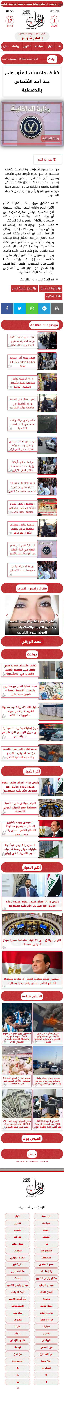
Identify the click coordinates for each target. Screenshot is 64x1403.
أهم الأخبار (32, 867)
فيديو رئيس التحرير (17, 1285)
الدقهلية (52, 296)
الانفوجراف (17, 1306)
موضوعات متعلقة (44, 325)
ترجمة (17, 1347)
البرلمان (46, 1340)
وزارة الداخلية (49, 288)
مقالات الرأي (18, 1271)
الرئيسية (46, 1216)
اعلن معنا (46, 1361)
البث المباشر (18, 1292)
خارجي (17, 1230)
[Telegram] (44, 308)
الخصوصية (17, 1361)
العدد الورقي (32, 641)
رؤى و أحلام (46, 1313)
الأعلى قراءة (32, 996)
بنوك (17, 1333)
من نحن (18, 1354)
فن (46, 1244)
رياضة (15, 46)
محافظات (46, 1257)
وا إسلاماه (46, 1271)
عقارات (18, 1320)
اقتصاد (46, 1237)
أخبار (51, 46)
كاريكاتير (18, 1264)
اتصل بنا (46, 1368)
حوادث (52, 59)
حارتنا (18, 1326)
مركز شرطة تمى (22, 288)
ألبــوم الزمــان (17, 1340)
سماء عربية (46, 1306)
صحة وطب (17, 1244)
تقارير (27, 46)
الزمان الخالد (46, 1292)
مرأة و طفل (46, 1320)
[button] (57, 615)
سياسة (39, 46)
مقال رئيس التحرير (32, 588)
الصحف (18, 1278)
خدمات (46, 1299)
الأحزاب (46, 1333)
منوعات (18, 1251)
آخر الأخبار (32, 771)
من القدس (46, 1347)
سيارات (46, 1326)
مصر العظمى (46, 1264)
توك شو (17, 1313)
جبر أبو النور (45, 159)
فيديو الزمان (46, 1285)
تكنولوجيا (46, 1251)
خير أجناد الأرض (17, 1299)
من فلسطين (46, 1354)
